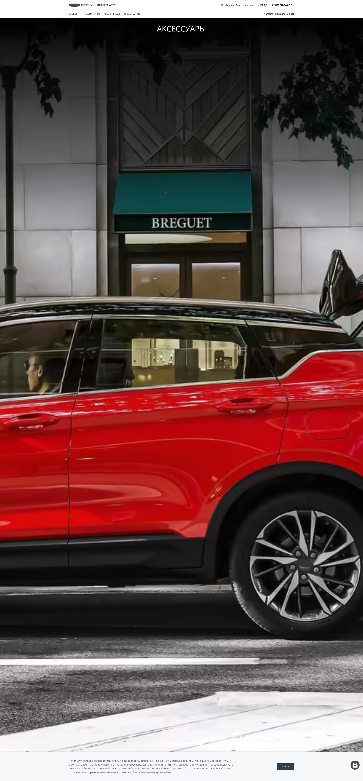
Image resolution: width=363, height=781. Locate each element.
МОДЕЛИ (73, 13)
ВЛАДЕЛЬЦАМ (112, 13)
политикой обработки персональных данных (141, 760)
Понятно (285, 766)
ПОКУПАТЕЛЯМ (91, 13)
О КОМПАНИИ (132, 13)
